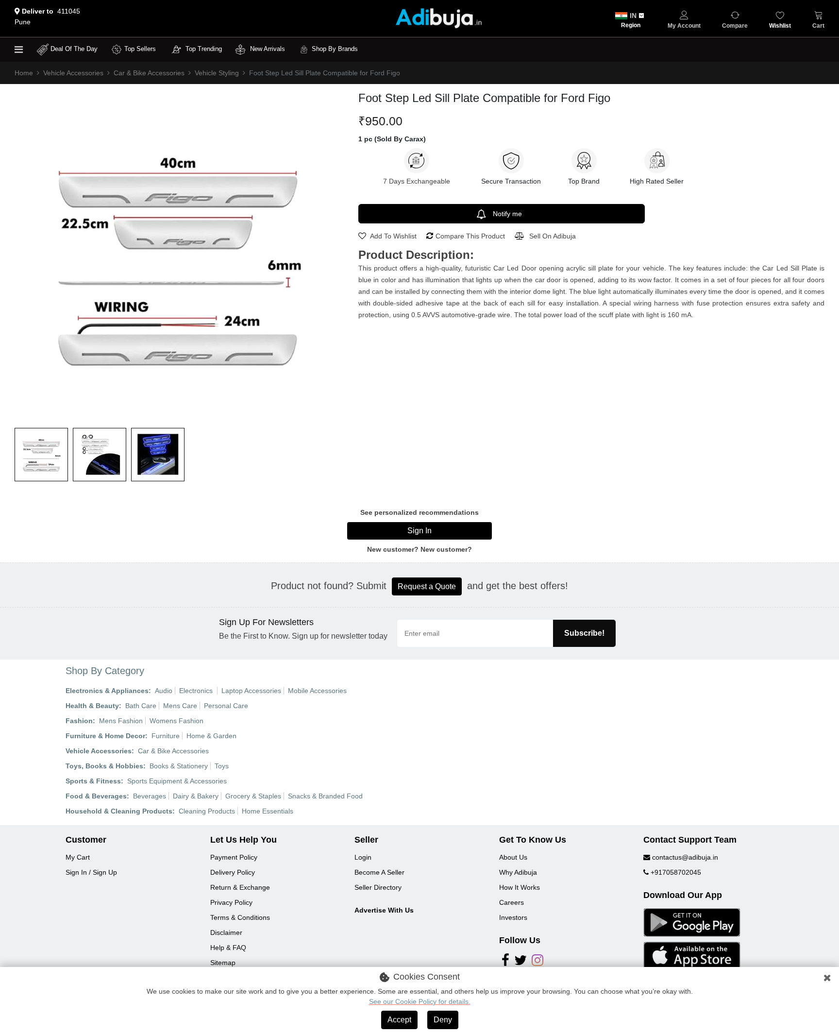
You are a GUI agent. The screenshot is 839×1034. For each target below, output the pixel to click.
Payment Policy (233, 857)
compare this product (470, 236)
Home (24, 73)
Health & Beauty (92, 706)
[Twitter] (520, 962)
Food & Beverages (96, 796)
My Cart (78, 857)
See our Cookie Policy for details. (419, 1001)
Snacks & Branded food (325, 796)
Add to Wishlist (393, 236)
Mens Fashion (121, 721)
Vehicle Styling (217, 73)
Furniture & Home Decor (105, 736)
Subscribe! (584, 633)
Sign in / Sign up (91, 872)
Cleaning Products (207, 811)
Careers (511, 902)
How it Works (519, 887)
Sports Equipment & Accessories (177, 781)
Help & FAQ (228, 947)
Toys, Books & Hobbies (104, 766)
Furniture (165, 736)
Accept (399, 1020)
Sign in (419, 530)
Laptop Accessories (251, 691)
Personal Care (226, 706)
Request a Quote (427, 586)
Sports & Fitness (93, 781)
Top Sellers (140, 48)
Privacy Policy (231, 902)
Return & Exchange (240, 887)
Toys (222, 766)
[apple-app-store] (691, 955)
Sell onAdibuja (552, 236)
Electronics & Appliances (107, 691)
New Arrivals (266, 48)
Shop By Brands (335, 48)
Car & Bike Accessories (149, 73)
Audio (163, 691)
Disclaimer (226, 932)
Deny (443, 1020)
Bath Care (140, 706)
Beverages (149, 796)
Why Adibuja (518, 872)
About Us (513, 857)
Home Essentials (267, 811)
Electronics (197, 691)
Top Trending (203, 48)
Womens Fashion (176, 721)
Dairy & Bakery (195, 796)
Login (362, 857)
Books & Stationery (179, 766)
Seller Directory (378, 887)
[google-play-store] (691, 922)
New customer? (446, 549)
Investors (513, 917)
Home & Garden (211, 736)
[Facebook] (505, 962)
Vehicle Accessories (73, 73)
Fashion (79, 721)
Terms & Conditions (240, 917)
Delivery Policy (232, 872)
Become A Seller (379, 872)
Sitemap (222, 962)
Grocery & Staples (253, 796)
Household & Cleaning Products (119, 811)
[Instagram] (537, 962)
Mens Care (180, 706)
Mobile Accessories (317, 691)
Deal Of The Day (74, 48)
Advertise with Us (384, 910)
